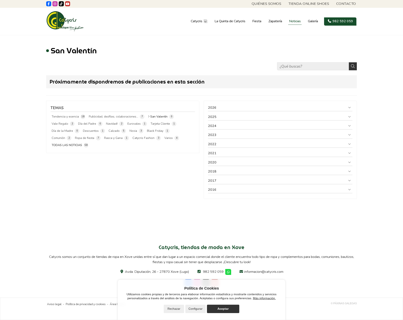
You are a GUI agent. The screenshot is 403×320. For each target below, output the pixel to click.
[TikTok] (61, 3)
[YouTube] (67, 3)
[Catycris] (65, 21)
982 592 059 (213, 271)
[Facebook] (48, 3)
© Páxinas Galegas (344, 303)
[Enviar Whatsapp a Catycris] (228, 272)
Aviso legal (54, 304)
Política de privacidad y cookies (86, 304)
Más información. (264, 298)
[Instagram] (55, 3)
